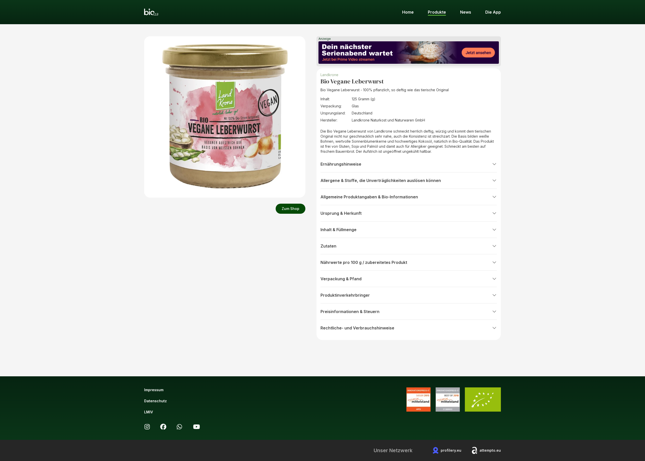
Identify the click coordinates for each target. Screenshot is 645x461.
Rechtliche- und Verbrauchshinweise (357, 327)
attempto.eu (490, 450)
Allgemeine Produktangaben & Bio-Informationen (369, 196)
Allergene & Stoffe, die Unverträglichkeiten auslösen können (380, 180)
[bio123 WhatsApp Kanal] (179, 427)
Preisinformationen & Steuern (349, 311)
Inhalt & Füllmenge (338, 229)
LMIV (148, 412)
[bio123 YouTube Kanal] (196, 427)
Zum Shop (290, 208)
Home (408, 12)
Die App (493, 12)
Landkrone (329, 75)
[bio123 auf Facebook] (163, 427)
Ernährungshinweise (340, 164)
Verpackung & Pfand (341, 278)
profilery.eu (451, 450)
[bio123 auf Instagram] (147, 427)
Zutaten (328, 246)
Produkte (437, 12)
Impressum (154, 390)
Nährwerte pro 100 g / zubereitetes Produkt (363, 262)
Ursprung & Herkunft (341, 213)
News (465, 12)
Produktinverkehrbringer (345, 295)
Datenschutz (155, 401)
